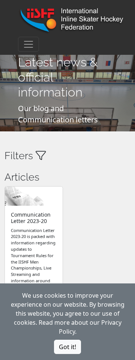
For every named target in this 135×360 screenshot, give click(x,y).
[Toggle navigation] (28, 44)
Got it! (67, 347)
